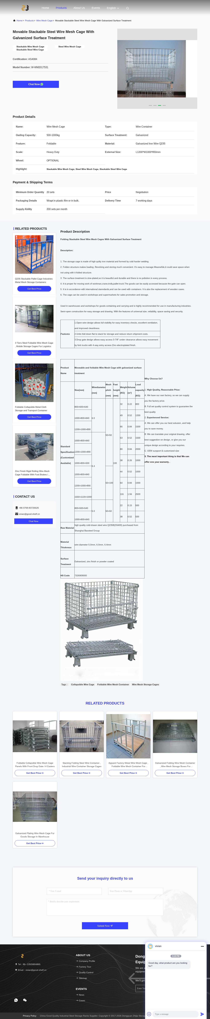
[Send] (202, 1014)
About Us (79, 7)
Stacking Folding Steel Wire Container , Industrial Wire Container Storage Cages (81, 765)
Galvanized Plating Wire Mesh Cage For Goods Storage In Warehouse (34, 835)
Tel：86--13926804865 (28, 964)
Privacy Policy (29, 1016)
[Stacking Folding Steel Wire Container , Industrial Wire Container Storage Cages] (81, 736)
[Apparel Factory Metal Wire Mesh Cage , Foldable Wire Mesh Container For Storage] (128, 736)
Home (45, 7)
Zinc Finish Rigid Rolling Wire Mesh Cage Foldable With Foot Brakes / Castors (32, 474)
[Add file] (149, 1014)
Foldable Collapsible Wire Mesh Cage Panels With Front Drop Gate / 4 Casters (35, 765)
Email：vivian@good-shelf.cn (31, 970)
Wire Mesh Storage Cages (145, 684)
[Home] (25, 7)
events (96, 7)
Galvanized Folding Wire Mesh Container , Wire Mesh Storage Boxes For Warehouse (175, 765)
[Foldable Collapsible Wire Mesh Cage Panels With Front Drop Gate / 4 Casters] (35, 736)
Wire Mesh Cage (44, 20)
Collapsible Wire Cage (82, 684)
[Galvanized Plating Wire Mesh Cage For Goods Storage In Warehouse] (35, 806)
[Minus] (202, 946)
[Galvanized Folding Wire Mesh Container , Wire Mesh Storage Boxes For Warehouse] (175, 736)
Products (61, 7)
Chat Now (34, 84)
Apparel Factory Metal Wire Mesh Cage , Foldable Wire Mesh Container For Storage (128, 765)
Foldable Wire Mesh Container (113, 684)
